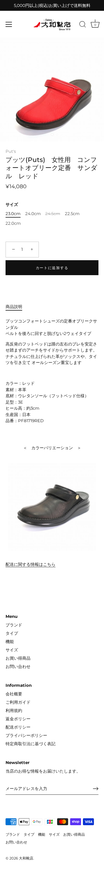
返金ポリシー (18, 718)
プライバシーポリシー (26, 735)
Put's (11, 151)
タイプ (12, 633)
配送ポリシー (18, 727)
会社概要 (14, 693)
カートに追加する (52, 267)
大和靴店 (26, 858)
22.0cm (13, 223)
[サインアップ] (95, 788)
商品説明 (14, 306)
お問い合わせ (18, 666)
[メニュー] (9, 24)
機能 (10, 641)
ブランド (14, 625)
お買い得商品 (18, 658)
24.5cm (52, 213)
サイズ (12, 204)
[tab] (17, 307)
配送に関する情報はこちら (30, 564)
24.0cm (33, 213)
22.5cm (72, 213)
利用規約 (14, 710)
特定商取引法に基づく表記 (30, 743)
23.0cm (13, 213)
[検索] (83, 25)
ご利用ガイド (18, 702)
